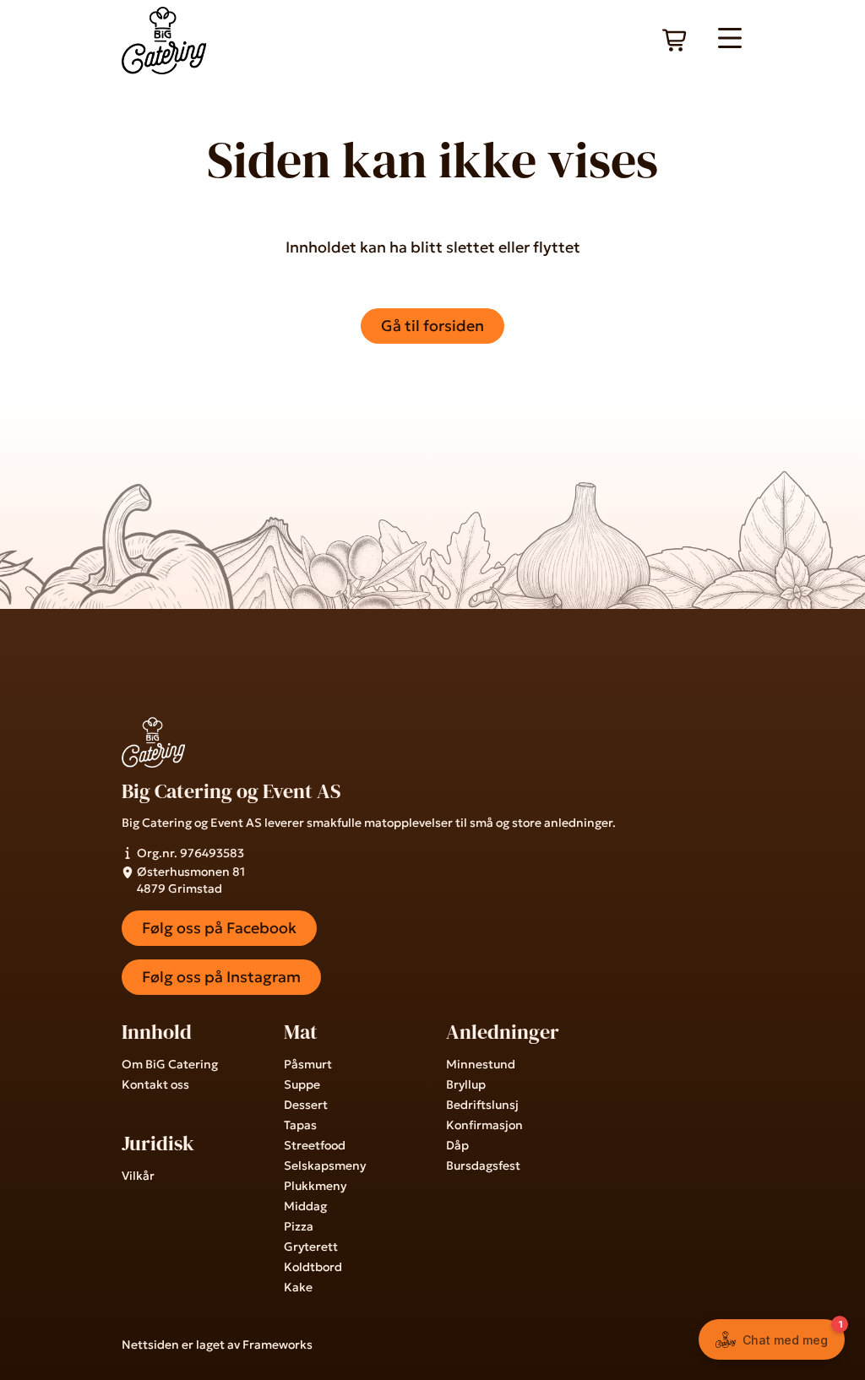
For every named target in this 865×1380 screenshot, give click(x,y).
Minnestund (480, 1064)
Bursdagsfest (483, 1165)
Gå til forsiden (432, 325)
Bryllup (466, 1084)
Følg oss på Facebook (219, 927)
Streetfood (314, 1145)
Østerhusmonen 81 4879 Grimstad (191, 880)
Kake (298, 1287)
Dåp (457, 1145)
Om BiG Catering (170, 1064)
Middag (305, 1206)
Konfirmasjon (484, 1125)
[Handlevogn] (675, 40)
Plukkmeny (315, 1185)
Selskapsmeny (325, 1165)
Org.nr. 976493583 (190, 853)
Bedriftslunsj (482, 1104)
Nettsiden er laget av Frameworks (217, 1344)
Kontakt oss (155, 1084)
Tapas (300, 1125)
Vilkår (138, 1175)
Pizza (298, 1226)
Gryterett (311, 1246)
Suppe (302, 1084)
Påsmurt (308, 1064)
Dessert (306, 1104)
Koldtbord (313, 1266)
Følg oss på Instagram (221, 976)
